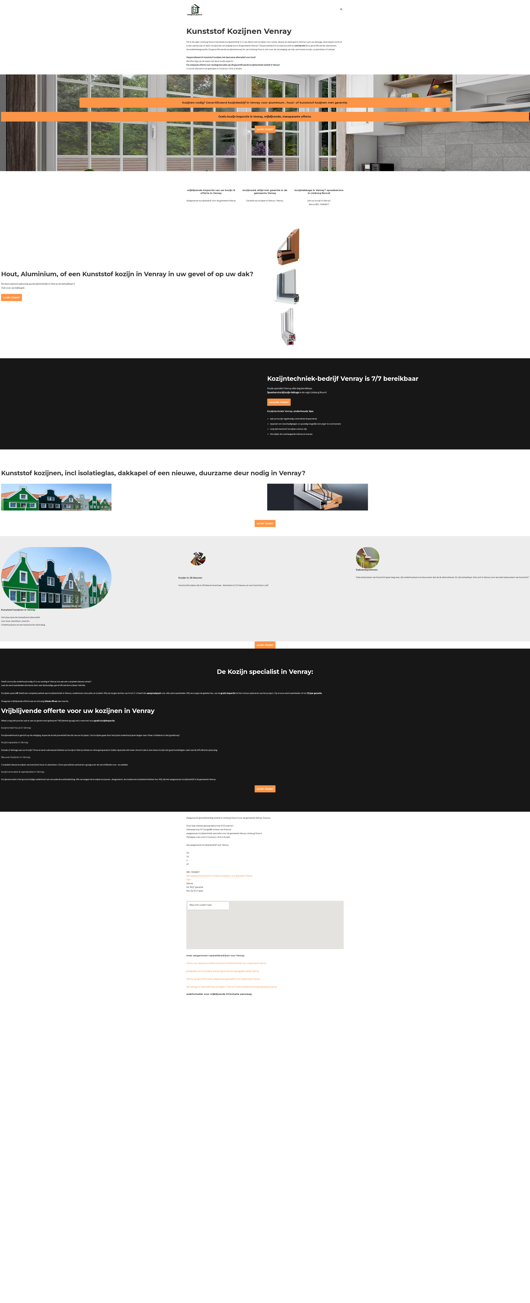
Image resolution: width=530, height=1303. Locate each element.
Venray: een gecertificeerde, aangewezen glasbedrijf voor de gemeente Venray (223, 978)
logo (188, 879)
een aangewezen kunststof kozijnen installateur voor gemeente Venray (219, 875)
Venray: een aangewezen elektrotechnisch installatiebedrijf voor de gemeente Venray (226, 963)
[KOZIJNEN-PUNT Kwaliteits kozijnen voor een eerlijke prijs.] (194, 9)
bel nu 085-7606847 (279, 402)
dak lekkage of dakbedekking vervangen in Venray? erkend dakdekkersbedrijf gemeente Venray (231, 986)
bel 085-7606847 (265, 129)
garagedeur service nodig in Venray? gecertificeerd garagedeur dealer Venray (222, 971)
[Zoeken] (341, 9)
